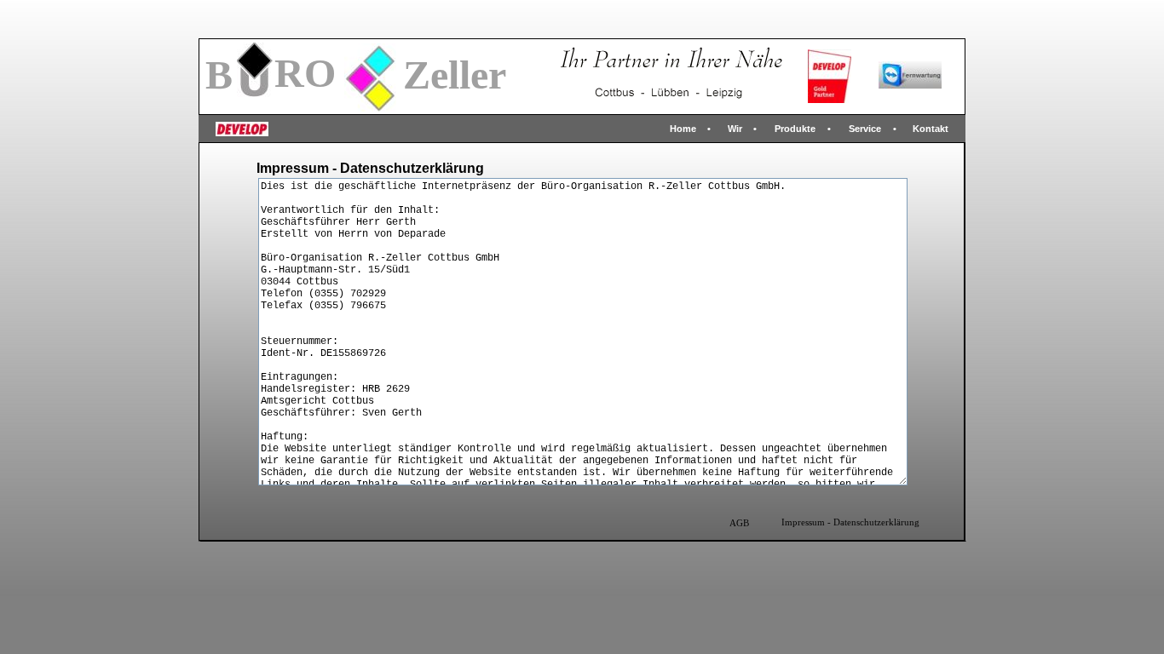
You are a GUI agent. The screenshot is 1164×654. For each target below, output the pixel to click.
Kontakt (930, 128)
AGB (739, 523)
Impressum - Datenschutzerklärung (850, 522)
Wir (735, 128)
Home (683, 128)
